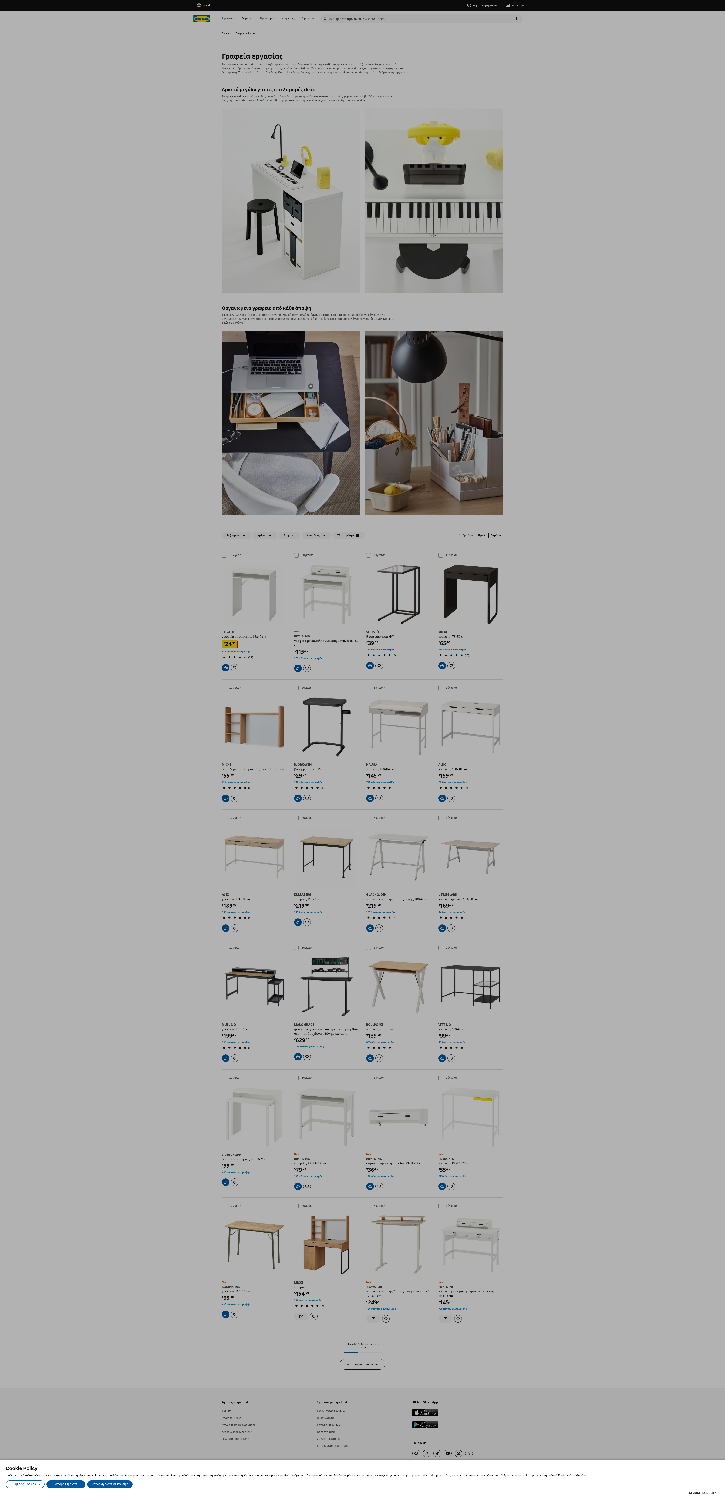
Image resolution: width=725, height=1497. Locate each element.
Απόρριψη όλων (66, 1484)
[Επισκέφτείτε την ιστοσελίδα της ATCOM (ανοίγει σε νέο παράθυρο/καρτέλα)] (704, 1493)
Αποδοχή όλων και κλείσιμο (109, 1484)
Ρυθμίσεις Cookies (23, 1484)
